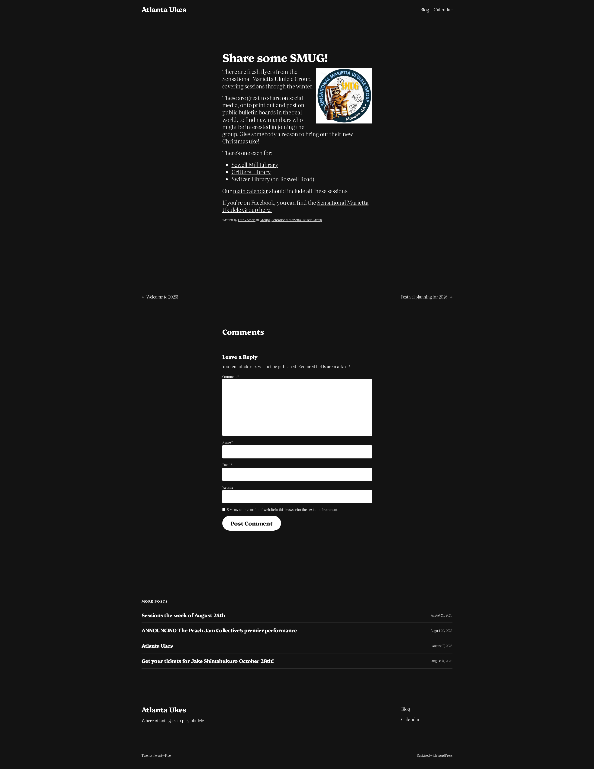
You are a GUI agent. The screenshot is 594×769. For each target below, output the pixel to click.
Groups (265, 219)
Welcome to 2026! (162, 297)
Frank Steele (246, 219)
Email (227, 465)
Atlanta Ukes (164, 9)
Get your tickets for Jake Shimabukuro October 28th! (208, 661)
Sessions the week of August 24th (183, 615)
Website (227, 487)
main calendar (250, 191)
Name (227, 442)
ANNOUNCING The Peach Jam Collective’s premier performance (219, 630)
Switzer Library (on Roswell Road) (273, 179)
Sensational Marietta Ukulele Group (296, 219)
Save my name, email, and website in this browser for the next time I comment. (282, 509)
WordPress (444, 755)
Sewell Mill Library (255, 164)
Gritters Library (251, 172)
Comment (230, 376)
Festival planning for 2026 (424, 297)
